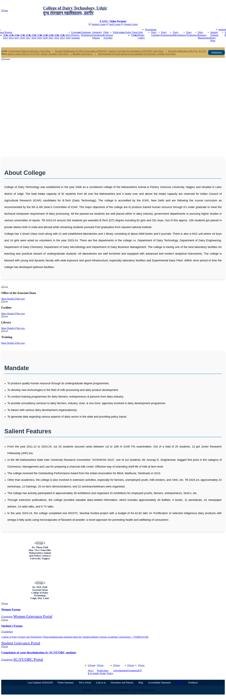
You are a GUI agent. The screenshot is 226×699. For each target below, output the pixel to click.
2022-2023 (63, 36)
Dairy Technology (192, 33)
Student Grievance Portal (20, 643)
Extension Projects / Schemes (76, 35)
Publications (119, 32)
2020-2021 (51, 36)
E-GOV (104, 21)
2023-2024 (68, 36)
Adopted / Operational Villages (97, 35)
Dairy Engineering (167, 33)
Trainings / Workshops (86, 33)
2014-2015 (17, 36)
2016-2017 (29, 36)
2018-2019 (40, 36)
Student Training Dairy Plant (214, 36)
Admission (216, 52)
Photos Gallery (141, 36)
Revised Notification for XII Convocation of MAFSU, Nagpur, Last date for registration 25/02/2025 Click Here (109, 51)
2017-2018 (34, 36)
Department (150, 29)
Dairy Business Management (204, 35)
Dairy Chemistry (156, 33)
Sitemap (179, 682)
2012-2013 (6, 36)
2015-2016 (23, 36)
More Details (7, 298)
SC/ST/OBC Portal (28, 659)
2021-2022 (57, 36)
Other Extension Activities (108, 35)
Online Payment (117, 21)
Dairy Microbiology (179, 33)
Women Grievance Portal (32, 616)
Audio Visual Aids (134, 32)
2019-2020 (46, 36)
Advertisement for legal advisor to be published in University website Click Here (136, 54)
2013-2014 (11, 36)
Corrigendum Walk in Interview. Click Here (29, 51)
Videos (134, 35)
